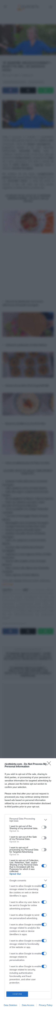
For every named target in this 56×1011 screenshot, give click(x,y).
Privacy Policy (45, 1005)
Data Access (28, 1005)
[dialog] (28, 884)
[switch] (44, 827)
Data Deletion (10, 1005)
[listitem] (28, 820)
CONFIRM (17, 994)
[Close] (50, 764)
